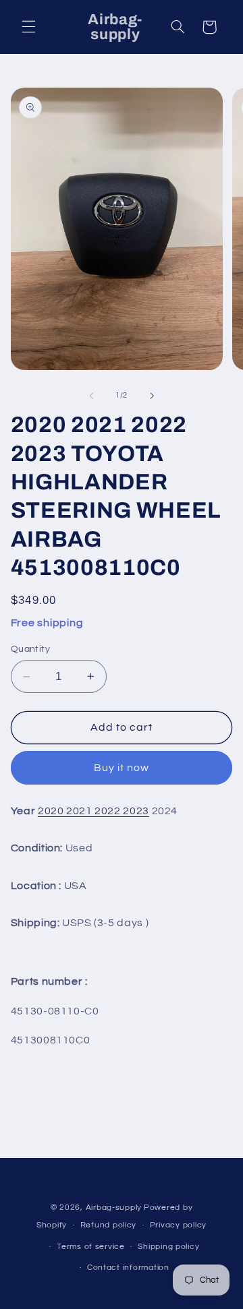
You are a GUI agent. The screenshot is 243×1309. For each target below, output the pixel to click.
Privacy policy (178, 1225)
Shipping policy (168, 1246)
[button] (28, 26)
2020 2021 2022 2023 (93, 810)
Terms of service (91, 1246)
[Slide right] (152, 395)
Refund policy (108, 1225)
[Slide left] (91, 395)
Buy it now (122, 767)
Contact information (128, 1267)
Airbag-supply (114, 1207)
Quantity (30, 649)
